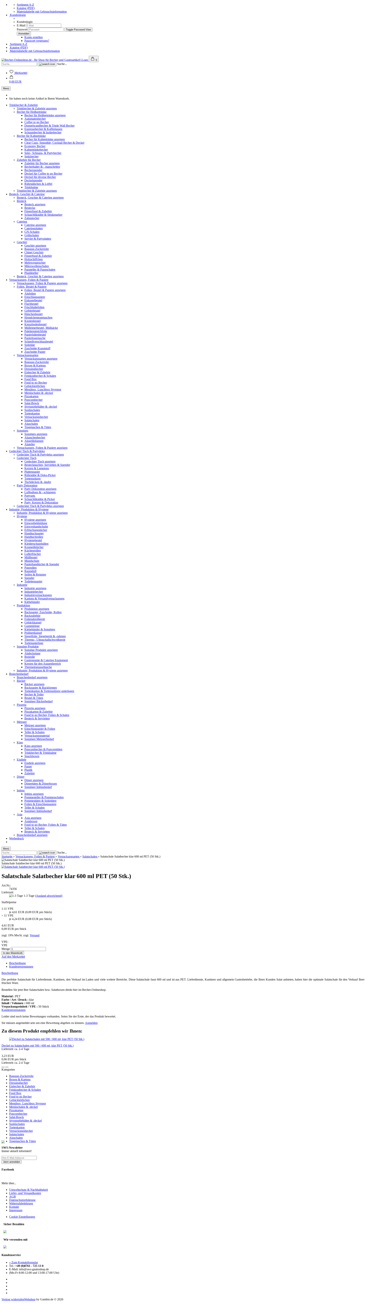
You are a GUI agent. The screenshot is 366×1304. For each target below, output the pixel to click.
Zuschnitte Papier (34, 351)
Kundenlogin (17, 15)
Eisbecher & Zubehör (37, 372)
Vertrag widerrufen (13, 1299)
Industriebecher (33, 591)
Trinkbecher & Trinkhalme (40, 752)
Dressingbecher (33, 369)
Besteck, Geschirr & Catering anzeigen (40, 197)
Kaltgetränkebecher (36, 149)
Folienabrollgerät (34, 619)
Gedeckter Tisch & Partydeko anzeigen (40, 454)
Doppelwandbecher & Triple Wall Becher (49, 125)
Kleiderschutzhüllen (36, 543)
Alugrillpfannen (33, 440)
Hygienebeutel (33, 540)
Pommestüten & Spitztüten (40, 800)
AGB (12, 1196)
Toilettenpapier (33, 581)
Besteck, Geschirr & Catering (27, 194)
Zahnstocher (31, 218)
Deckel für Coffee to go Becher (43, 173)
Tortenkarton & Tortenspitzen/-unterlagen (49, 691)
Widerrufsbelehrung (21, 1203)
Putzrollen (30, 567)
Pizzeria (21, 704)
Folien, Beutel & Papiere (32, 286)
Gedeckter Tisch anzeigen (39, 461)
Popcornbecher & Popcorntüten (43, 749)
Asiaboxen (30, 821)
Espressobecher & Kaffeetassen (43, 129)
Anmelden (91, 1023)
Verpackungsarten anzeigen (40, 358)
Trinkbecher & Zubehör (23, 105)
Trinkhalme (31, 187)
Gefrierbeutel (32, 310)
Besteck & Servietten (37, 718)
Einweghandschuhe (36, 526)
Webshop (29, 1299)
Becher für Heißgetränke (32, 111)
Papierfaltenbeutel (35, 334)
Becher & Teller (34, 694)
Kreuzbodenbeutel (35, 324)
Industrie (22, 584)
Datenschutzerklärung (22, 1200)
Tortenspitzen (32, 478)
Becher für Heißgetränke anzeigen (45, 115)
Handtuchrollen (33, 536)
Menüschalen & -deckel (38, 392)
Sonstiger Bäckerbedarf (38, 701)
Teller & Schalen (34, 732)
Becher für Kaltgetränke (31, 135)
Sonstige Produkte (28, 646)
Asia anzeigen (32, 817)
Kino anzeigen (33, 745)
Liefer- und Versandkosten (25, 1193)
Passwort (22, 29)
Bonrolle (29, 656)
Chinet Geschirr (33, 252)
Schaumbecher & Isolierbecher (42, 132)
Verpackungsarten (27, 355)
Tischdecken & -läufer (37, 482)
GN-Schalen (31, 231)
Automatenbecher (35, 118)
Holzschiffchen (33, 259)
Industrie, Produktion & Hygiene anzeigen (42, 512)
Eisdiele (21, 759)
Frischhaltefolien (34, 307)
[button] (15, 80)
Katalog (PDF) (26, 8)
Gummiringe (32, 626)
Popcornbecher (33, 399)
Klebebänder (32, 602)
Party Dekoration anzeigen (40, 488)
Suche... (62, 63)
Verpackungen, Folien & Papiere (28, 279)
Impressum (15, 1210)
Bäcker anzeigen (34, 684)
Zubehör (29, 773)
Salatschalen (31, 420)
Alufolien (30, 293)
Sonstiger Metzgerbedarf (39, 739)
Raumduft (30, 571)
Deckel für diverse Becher (40, 177)
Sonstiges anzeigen (35, 434)
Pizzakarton (31, 396)
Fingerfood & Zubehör (38, 211)
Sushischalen (32, 410)
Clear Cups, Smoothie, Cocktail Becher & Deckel (54, 142)
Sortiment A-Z (25, 4)
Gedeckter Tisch (26, 458)
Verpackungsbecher (36, 416)
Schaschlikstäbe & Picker (39, 499)
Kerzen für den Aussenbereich (42, 663)
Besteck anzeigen (34, 204)
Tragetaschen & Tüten (37, 427)
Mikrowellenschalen (36, 266)
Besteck (21, 201)
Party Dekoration (27, 485)
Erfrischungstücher (35, 530)
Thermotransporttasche (38, 667)
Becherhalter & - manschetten (42, 166)
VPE (4, 945)
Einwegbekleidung (35, 523)
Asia (19, 814)
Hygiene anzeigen (35, 519)
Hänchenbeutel (33, 314)
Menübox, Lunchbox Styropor (42, 389)
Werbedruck (16, 838)
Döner (20, 776)
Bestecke (29, 207)
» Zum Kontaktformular (23, 1262)
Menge (6, 948)
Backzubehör (32, 615)
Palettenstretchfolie (35, 331)
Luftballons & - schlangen (40, 492)
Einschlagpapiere (34, 297)
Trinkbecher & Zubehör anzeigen (37, 108)
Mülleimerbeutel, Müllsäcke (41, 327)
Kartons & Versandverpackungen (44, 598)
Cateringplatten (33, 228)
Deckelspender (33, 180)
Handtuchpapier (34, 533)
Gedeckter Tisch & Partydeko (27, 451)
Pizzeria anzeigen (34, 708)
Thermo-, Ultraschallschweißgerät (44, 639)
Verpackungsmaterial (37, 735)
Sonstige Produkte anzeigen (41, 650)
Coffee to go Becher (36, 122)
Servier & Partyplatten (37, 238)
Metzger (22, 721)
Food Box (30, 379)
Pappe (28, 766)
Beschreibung (17, 963)
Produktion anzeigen (36, 608)
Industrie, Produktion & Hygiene (29, 509)
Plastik (28, 769)
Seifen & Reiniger (35, 574)
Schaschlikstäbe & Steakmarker (43, 214)
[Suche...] (47, 64)
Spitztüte (29, 345)
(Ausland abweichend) (48, 895)
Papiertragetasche (34, 338)
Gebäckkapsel (32, 622)
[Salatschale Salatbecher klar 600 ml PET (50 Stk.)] (33, 866)
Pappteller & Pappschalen (39, 269)
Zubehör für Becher (29, 159)
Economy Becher (34, 146)
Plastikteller (31, 273)
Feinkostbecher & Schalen (40, 375)
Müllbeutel (30, 557)
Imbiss (21, 790)
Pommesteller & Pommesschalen (44, 797)
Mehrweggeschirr (35, 262)
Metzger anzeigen (35, 725)
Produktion (23, 605)
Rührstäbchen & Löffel (38, 183)
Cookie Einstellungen (22, 1216)
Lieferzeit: (8, 892)
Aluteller (29, 444)
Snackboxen (31, 756)
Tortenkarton (32, 413)
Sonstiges (22, 430)
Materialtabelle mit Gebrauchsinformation (42, 11)
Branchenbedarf (18, 674)
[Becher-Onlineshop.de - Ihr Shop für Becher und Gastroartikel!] (45, 59)
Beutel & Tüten (33, 698)
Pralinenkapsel (33, 632)
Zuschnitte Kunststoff (37, 348)
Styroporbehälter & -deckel (40, 406)
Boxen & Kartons (35, 365)
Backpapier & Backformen (40, 687)
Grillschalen (31, 235)
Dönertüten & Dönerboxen (40, 783)
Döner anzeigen (33, 780)
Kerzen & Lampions (36, 468)
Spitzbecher (31, 156)
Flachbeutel (31, 303)
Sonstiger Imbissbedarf (38, 787)
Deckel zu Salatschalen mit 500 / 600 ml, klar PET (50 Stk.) (38, 1045)
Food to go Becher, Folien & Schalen (46, 715)
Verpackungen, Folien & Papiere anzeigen (42, 283)
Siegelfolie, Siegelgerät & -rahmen (45, 636)
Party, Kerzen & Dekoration (41, 502)
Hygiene (22, 516)
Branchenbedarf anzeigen (32, 677)
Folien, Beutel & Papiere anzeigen (45, 290)
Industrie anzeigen (35, 588)
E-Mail (21, 25)
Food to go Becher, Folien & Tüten (45, 824)
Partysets (29, 495)
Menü (6, 88)
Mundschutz (31, 560)
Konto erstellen (33, 37)
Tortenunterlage (33, 643)
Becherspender (33, 170)
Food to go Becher (35, 382)
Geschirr (22, 242)
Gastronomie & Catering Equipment (46, 660)
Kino (20, 742)
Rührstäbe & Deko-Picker (40, 475)
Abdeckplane (32, 653)
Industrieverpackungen (38, 595)
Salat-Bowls (31, 403)
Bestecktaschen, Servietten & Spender (47, 464)
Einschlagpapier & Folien (39, 728)
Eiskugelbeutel (33, 300)
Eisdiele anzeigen (34, 763)
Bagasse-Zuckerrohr (36, 249)
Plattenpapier (32, 471)
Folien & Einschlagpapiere (40, 804)
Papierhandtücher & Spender (41, 564)
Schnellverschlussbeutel (38, 341)
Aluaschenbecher (34, 437)
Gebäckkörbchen (34, 386)
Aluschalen (31, 423)
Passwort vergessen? (36, 40)
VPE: (5, 941)
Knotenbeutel (32, 321)
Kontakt (14, 1206)
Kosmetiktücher (33, 547)
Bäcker (21, 680)
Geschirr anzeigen (35, 245)
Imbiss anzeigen (34, 793)
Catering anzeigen (35, 225)
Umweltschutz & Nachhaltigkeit (28, 1189)
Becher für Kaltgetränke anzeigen (44, 139)
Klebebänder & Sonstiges (39, 629)
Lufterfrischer (32, 554)
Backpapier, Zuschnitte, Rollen (43, 612)
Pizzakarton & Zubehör (38, 711)
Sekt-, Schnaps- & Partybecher (42, 153)
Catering (22, 221)
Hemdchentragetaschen (38, 317)
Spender (29, 578)
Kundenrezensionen (21, 966)
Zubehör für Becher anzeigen (42, 163)
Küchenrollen (32, 550)
